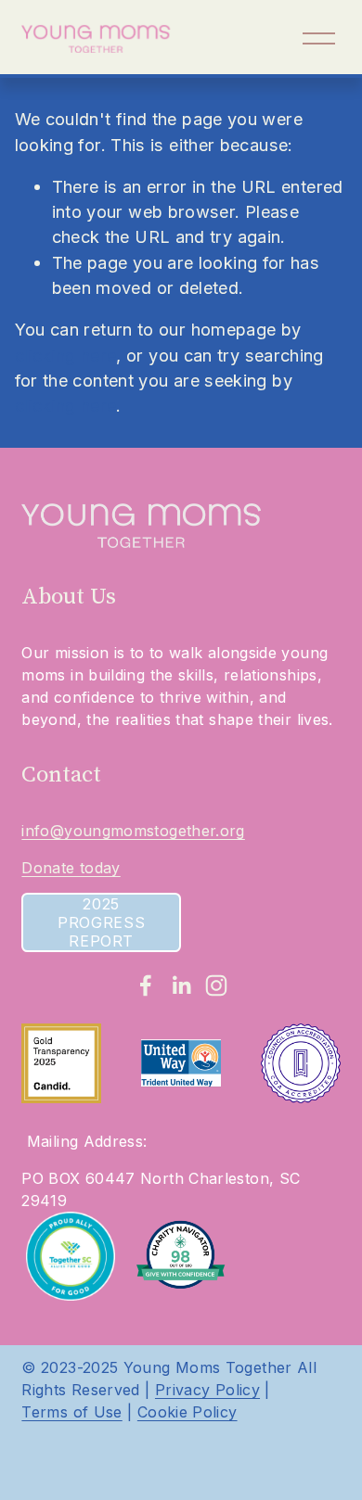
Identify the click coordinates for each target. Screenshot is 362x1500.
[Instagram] (216, 985)
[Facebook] (146, 985)
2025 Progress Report (101, 922)
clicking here (66, 355)
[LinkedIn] (181, 985)
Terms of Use (71, 1412)
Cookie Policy (187, 1412)
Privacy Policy (207, 1389)
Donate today (70, 867)
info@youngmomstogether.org (132, 830)
